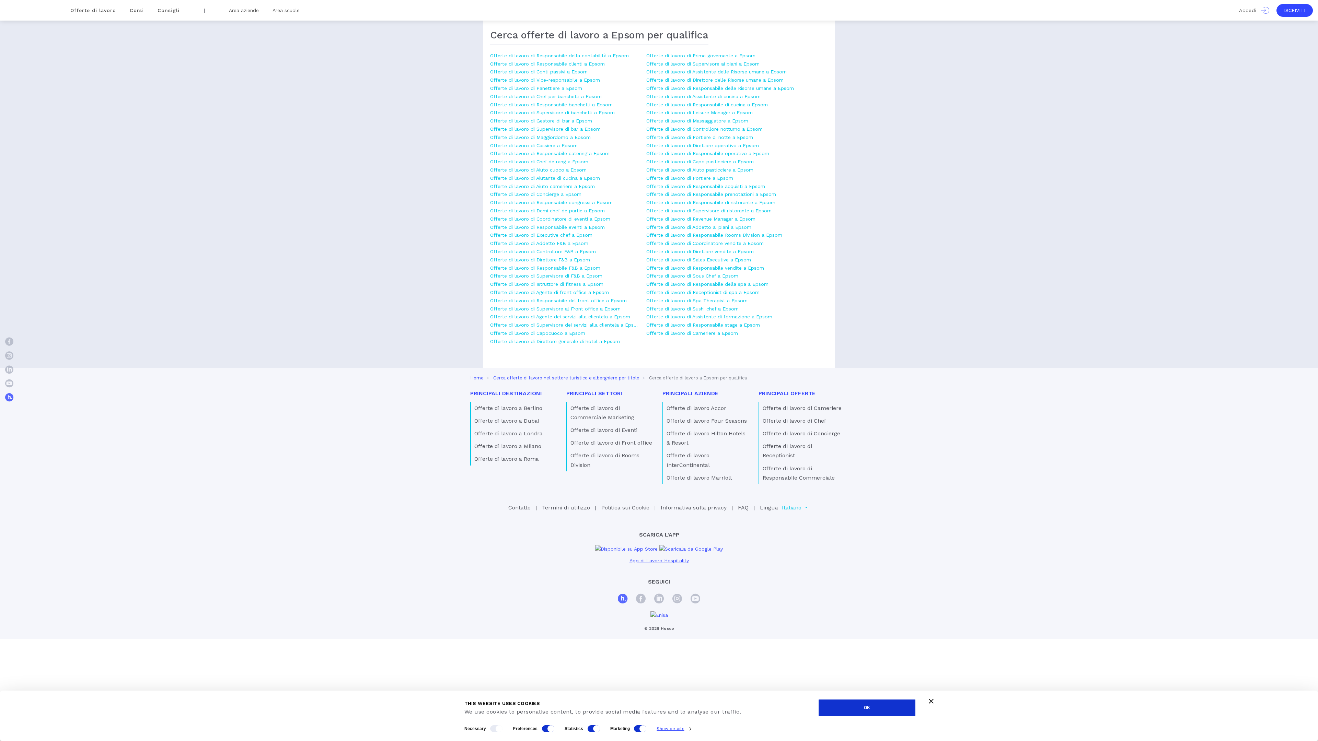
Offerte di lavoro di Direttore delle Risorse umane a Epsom (715, 80)
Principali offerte (787, 393)
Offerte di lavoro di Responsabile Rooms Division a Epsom (714, 235)
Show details (670, 728)
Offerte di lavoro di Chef (794, 420)
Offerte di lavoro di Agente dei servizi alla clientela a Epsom (560, 316)
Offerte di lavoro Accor (696, 408)
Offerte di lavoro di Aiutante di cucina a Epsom (545, 178)
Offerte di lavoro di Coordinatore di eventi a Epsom (550, 219)
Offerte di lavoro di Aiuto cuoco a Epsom (538, 170)
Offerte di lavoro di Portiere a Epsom (689, 178)
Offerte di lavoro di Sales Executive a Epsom (698, 259)
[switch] (548, 728)
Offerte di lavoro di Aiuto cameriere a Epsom (542, 186)
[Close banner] (931, 701)
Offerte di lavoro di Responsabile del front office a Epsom (558, 300)
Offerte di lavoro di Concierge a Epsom (535, 194)
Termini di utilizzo (566, 507)
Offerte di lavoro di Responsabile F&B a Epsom (545, 268)
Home (477, 377)
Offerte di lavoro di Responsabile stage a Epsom (703, 325)
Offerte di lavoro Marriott (699, 477)
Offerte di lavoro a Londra (508, 433)
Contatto (519, 507)
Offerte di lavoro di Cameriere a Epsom (692, 333)
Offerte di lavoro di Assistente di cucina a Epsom (703, 96)
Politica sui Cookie (625, 507)
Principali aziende (690, 393)
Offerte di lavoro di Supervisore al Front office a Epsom (555, 308)
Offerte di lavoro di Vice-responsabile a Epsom (545, 80)
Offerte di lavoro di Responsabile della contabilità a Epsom (559, 55)
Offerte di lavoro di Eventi (603, 430)
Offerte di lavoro (93, 10)
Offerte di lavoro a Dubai (506, 420)
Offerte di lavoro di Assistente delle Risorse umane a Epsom (716, 71)
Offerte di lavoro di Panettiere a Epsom (536, 88)
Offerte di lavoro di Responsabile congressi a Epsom (551, 202)
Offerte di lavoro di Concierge (801, 433)
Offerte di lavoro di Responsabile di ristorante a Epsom (710, 202)
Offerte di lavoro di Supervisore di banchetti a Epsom (552, 112)
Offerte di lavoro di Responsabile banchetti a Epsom (551, 104)
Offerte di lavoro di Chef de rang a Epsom (539, 161)
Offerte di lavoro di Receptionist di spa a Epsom (703, 292)
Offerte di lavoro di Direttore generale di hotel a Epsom (555, 341)
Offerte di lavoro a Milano (507, 446)
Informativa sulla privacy (694, 507)
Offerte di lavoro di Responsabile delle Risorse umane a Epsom (720, 88)
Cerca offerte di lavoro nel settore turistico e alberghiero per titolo (566, 377)
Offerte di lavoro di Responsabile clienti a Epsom (547, 64)
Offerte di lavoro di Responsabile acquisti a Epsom (705, 186)
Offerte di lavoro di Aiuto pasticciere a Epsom (699, 170)
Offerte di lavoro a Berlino (508, 408)
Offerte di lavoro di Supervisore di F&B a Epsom (546, 276)
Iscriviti (1294, 10)
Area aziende (244, 10)
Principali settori (594, 393)
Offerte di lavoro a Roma (506, 459)
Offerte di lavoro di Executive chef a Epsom (541, 235)
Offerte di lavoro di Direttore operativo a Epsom (702, 145)
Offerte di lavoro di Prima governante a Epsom (700, 55)
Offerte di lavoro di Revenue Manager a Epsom (700, 219)
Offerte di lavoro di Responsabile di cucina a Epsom (707, 104)
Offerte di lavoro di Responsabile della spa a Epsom (707, 284)
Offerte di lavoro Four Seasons (707, 420)
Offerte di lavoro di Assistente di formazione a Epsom (709, 316)
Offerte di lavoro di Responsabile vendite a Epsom (705, 268)
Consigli (169, 10)
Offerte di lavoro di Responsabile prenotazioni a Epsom (711, 194)
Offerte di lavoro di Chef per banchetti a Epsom (546, 96)
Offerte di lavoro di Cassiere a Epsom (534, 145)
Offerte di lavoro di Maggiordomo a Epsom (540, 137)
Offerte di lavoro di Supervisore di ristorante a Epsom (709, 210)
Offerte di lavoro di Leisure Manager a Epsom (699, 112)
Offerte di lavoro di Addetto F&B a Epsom (539, 243)
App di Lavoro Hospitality (659, 560)
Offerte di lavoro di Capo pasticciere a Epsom (700, 161)
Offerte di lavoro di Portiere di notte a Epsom (699, 137)
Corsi (137, 10)
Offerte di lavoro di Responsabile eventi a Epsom (547, 227)
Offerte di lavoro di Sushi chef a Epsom (692, 308)
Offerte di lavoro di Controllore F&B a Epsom (543, 251)
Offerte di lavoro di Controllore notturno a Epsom (704, 129)
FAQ (743, 507)
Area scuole (286, 10)
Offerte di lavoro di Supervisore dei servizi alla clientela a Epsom (564, 325)
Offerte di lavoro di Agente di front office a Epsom (549, 292)
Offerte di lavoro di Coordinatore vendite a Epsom (705, 243)
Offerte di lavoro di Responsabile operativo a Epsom (707, 153)
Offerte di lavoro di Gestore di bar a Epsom (541, 121)
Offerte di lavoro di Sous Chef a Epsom (692, 276)
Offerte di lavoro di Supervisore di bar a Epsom (545, 129)
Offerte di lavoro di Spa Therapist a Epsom (697, 300)
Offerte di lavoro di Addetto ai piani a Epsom (698, 227)
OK (867, 707)
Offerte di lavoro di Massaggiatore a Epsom (697, 121)
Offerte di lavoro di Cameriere (802, 408)
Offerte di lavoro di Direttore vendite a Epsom (700, 251)
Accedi (1250, 10)
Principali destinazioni (506, 393)
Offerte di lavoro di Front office (611, 442)
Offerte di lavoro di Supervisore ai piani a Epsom (703, 64)
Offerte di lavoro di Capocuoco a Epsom (537, 333)
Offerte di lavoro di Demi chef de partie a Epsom (547, 210)
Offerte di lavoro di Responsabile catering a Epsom (550, 153)
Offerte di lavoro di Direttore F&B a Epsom (540, 259)
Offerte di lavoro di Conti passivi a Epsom (539, 71)
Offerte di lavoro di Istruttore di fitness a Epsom (546, 284)
